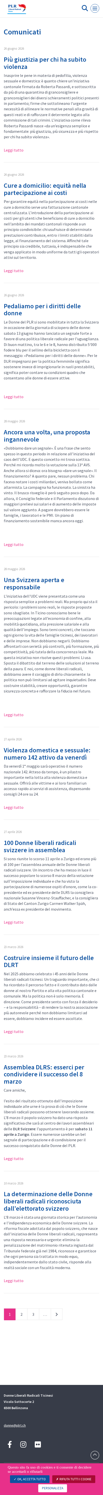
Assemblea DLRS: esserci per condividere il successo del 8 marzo (44, 1074)
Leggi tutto (14, 150)
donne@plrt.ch (15, 1425)
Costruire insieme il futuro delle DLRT (49, 961)
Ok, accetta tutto (31, 1479)
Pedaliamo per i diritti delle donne (42, 309)
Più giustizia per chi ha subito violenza (45, 63)
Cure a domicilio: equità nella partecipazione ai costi (45, 189)
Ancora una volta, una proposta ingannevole (47, 435)
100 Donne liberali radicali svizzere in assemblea (40, 846)
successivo (56, 1315)
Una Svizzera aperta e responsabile (34, 583)
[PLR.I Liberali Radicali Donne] (17, 10)
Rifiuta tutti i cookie (75, 1479)
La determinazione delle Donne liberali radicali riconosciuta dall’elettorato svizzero (48, 1201)
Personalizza (52, 1488)
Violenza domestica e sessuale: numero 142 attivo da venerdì (47, 753)
